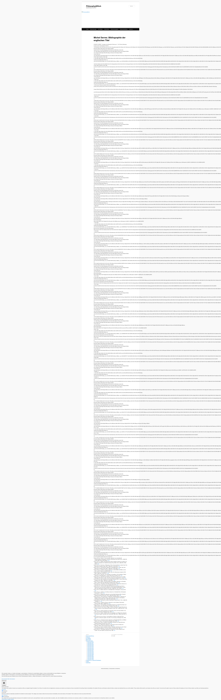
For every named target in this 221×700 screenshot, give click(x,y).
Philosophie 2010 (90, 642)
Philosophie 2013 (90, 645)
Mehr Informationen (11, 678)
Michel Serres (106, 29)
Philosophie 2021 (90, 655)
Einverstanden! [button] (4, 678)
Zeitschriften (88, 662)
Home (87, 29)
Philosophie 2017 (90, 650)
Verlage (87, 661)
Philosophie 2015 (90, 648)
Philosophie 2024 (90, 659)
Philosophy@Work (93, 6)
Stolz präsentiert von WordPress (114, 668)
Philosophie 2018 (90, 651)
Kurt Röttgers (100, 29)
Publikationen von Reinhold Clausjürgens (93, 660)
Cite (108, 560)
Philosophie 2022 (90, 656)
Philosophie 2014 (90, 646)
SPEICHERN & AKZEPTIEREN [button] (8, 699)
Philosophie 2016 (90, 649)
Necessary (5, 690)
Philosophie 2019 (90, 653)
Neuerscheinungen (93, 29)
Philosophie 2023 (90, 657)
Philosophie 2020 (90, 654)
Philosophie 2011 (90, 643)
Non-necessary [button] (5, 695)
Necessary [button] (4, 689)
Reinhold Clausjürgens (114, 29)
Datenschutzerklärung (123, 29)
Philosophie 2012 (90, 644)
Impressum (131, 29)
